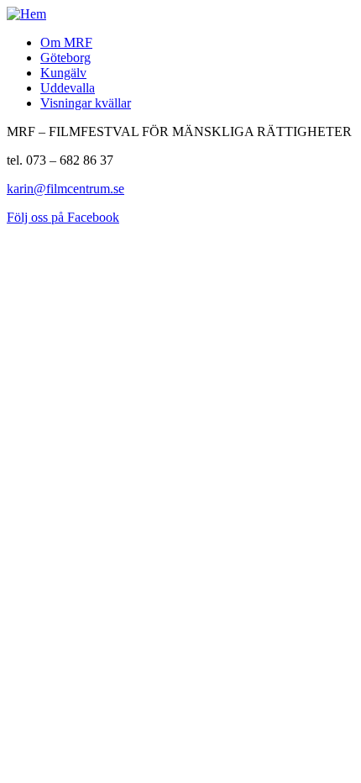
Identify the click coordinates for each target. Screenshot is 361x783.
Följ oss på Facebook (63, 217)
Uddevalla (67, 88)
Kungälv (63, 73)
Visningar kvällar (85, 103)
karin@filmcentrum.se (65, 188)
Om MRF (66, 42)
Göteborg (65, 57)
